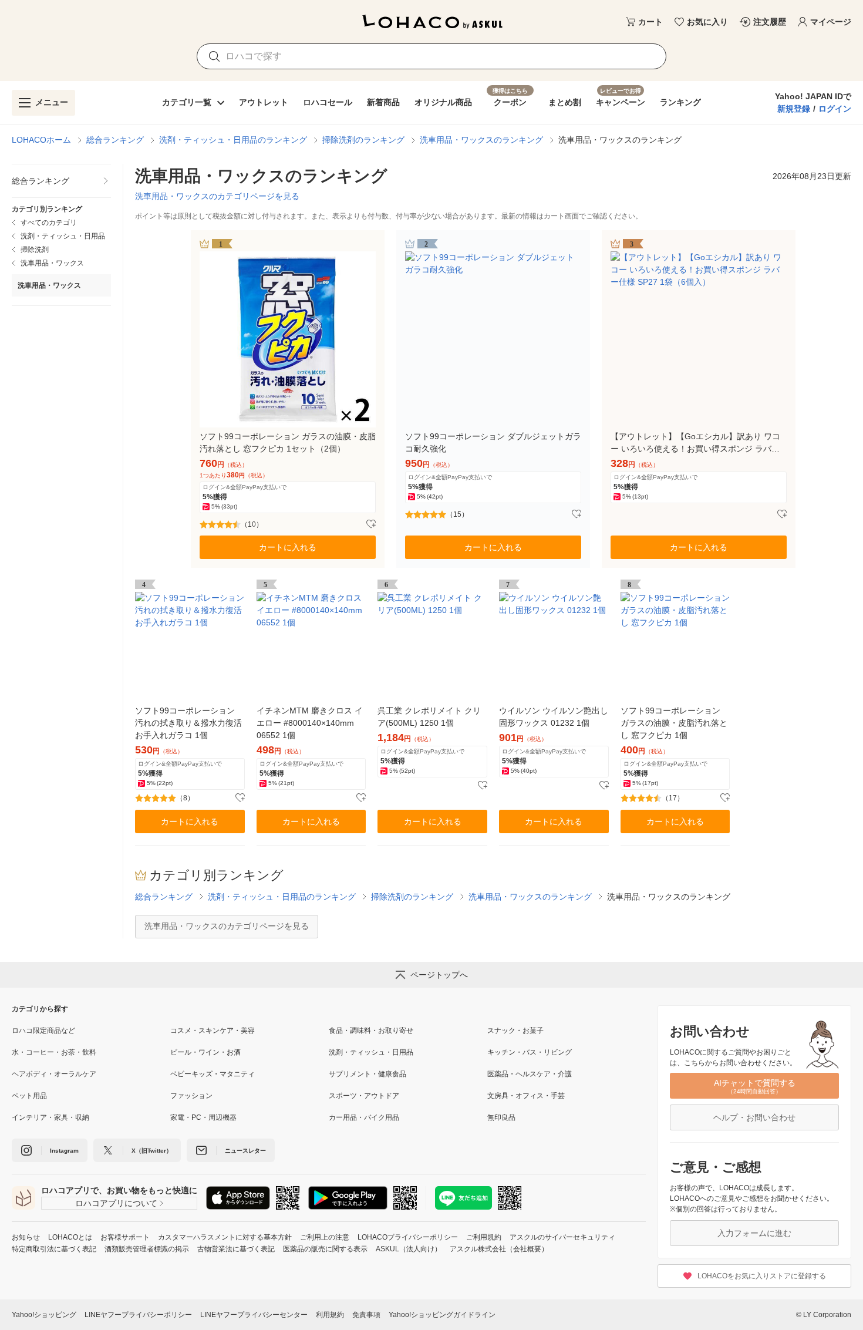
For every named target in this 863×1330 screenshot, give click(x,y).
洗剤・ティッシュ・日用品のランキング (233, 139)
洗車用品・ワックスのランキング (481, 139)
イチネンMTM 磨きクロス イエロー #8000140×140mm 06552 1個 (310, 723)
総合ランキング (115, 139)
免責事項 (366, 1314)
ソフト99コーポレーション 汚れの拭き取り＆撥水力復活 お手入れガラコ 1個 (188, 723)
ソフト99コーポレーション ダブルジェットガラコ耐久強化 (493, 442)
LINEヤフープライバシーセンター (254, 1314)
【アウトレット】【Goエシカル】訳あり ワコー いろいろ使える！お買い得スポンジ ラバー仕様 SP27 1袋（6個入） (695, 443)
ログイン (834, 108)
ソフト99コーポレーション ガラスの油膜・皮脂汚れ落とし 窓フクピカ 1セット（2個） (288, 442)
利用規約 (330, 1314)
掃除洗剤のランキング (363, 139)
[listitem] (61, 181)
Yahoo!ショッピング (44, 1314)
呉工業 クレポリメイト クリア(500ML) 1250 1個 (429, 717)
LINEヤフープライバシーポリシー (138, 1314)
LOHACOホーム (41, 139)
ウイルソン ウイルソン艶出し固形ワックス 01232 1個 (553, 717)
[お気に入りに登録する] (371, 524)
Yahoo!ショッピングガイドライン (442, 1314)
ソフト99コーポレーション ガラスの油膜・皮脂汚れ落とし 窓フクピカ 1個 (674, 723)
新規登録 (793, 108)
